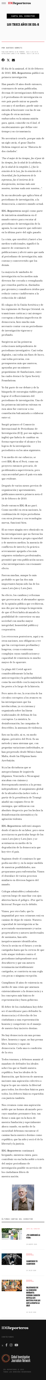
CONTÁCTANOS (8, 1337)
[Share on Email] (13, 60)
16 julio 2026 (31, 1312)
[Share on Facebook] (4, 60)
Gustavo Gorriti (14, 48)
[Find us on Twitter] (2, 1345)
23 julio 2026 (31, 1270)
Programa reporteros (30, 1254)
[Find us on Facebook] (6, 1345)
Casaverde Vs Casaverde (32, 1262)
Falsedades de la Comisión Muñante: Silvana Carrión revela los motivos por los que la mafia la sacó (33, 1296)
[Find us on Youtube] (16, 1345)
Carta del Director (33, 1228)
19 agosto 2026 (31, 1244)
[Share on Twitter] (8, 60)
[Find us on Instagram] (11, 1345)
